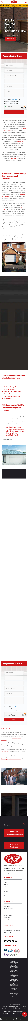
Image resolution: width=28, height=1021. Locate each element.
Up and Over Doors (8, 908)
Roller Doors (7, 910)
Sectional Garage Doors (14, 427)
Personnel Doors (7, 915)
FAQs (5, 893)
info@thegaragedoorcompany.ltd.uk (14, 834)
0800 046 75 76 (7, 932)
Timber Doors (7, 917)
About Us (6, 884)
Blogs (5, 895)
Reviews (5, 886)
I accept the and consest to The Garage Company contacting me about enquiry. (12, 101)
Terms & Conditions (21, 1013)
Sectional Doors (7, 906)
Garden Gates (7, 922)
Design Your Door (12, 35)
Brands (5, 889)
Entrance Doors (7, 919)
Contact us (6, 898)
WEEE (4, 1013)
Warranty (6, 891)
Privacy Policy (15, 99)
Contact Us (10, 39)
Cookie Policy (8, 1013)
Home (5, 882)
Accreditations (10, 946)
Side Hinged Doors (8, 913)
